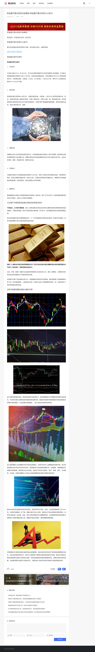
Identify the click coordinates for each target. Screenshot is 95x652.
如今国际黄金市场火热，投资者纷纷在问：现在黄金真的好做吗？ (27, 608)
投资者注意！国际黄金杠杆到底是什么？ (20, 595)
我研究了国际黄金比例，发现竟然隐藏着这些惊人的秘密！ (25, 598)
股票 (28, 3)
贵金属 (22, 3)
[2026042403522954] (36, 26)
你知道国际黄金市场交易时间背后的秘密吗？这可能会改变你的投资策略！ (29, 612)
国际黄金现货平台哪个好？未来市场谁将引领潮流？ (23, 605)
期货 (34, 3)
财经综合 (41, 3)
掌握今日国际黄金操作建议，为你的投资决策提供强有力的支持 (26, 602)
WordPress (12, 648)
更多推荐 (50, 3)
